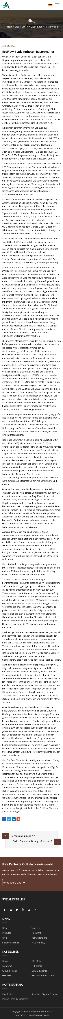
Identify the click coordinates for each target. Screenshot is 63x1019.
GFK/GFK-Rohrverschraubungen (13, 976)
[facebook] (4, 910)
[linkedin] (10, 910)
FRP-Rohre (36, 965)
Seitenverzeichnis (10, 942)
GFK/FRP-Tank (9, 970)
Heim (9, 26)
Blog (17, 26)
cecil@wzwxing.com (39, 1014)
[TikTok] (35, 910)
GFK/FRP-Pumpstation (42, 975)
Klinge (5, 961)
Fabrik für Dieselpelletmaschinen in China (14, 995)
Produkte (6, 932)
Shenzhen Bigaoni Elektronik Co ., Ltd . (45, 995)
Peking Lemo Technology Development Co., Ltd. (15, 999)
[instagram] (29, 910)
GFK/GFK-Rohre (39, 970)
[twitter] (17, 910)
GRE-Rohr (36, 961)
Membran (7, 965)
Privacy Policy (38, 942)
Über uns (35, 927)
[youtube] (23, 910)
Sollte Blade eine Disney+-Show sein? (32, 841)
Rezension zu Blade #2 (23, 835)
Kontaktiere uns (12, 882)
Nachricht (36, 932)
